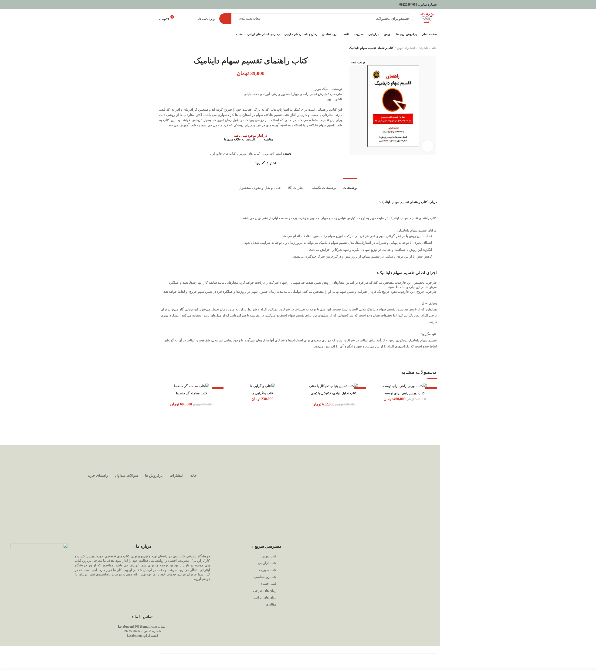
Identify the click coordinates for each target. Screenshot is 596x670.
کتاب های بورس (249, 153)
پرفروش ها (154, 475)
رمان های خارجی (264, 590)
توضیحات (350, 188)
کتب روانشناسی (265, 577)
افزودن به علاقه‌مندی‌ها (239, 139)
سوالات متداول (126, 475)
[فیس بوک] (251, 163)
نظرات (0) (296, 188)
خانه (434, 48)
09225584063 (408, 4)
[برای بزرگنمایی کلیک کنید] (427, 146)
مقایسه (269, 139)
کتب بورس (268, 556)
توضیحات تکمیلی (323, 188)
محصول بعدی (161, 48)
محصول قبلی (171, 48)
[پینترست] (239, 163)
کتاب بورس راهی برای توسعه (404, 393)
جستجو (225, 18)
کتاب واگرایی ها (262, 393)
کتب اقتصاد (268, 583)
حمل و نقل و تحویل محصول (260, 188)
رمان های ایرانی (265, 597)
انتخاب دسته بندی (250, 18)
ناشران (423, 48)
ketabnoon (134, 635)
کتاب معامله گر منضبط (191, 393)
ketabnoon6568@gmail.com (137, 626)
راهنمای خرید (98, 475)
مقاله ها (271, 604)
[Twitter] (245, 163)
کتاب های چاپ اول (223, 153)
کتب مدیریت (267, 570)
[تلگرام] (228, 163)
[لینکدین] (234, 163)
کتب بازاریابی (267, 563)
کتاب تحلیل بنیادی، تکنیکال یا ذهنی (334, 393)
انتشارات (176, 475)
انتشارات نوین (406, 48)
